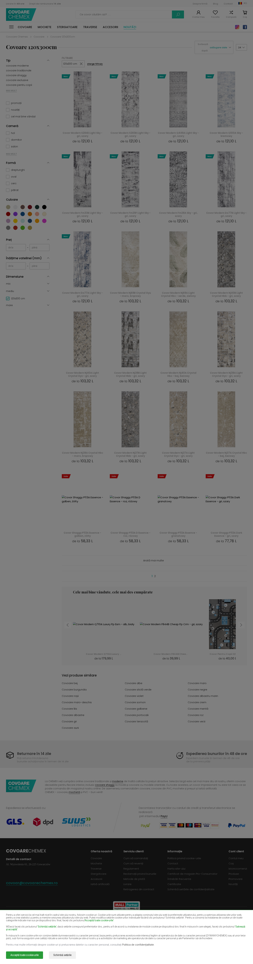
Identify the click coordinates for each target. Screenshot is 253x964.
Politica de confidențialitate (138, 944)
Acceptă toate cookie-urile (24, 955)
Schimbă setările (62, 955)
